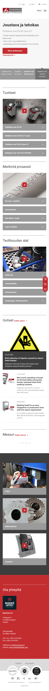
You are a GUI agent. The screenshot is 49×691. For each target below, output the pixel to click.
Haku (33, 4)
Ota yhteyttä (29, 663)
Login (23, 4)
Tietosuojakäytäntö (34, 682)
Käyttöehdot (24, 686)
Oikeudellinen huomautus (16, 682)
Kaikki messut (20, 435)
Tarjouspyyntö (19, 57)
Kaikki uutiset (19, 321)
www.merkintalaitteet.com (18, 647)
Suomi (44, 4)
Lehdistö (18, 663)
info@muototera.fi (17, 645)
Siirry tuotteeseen (26, 52)
